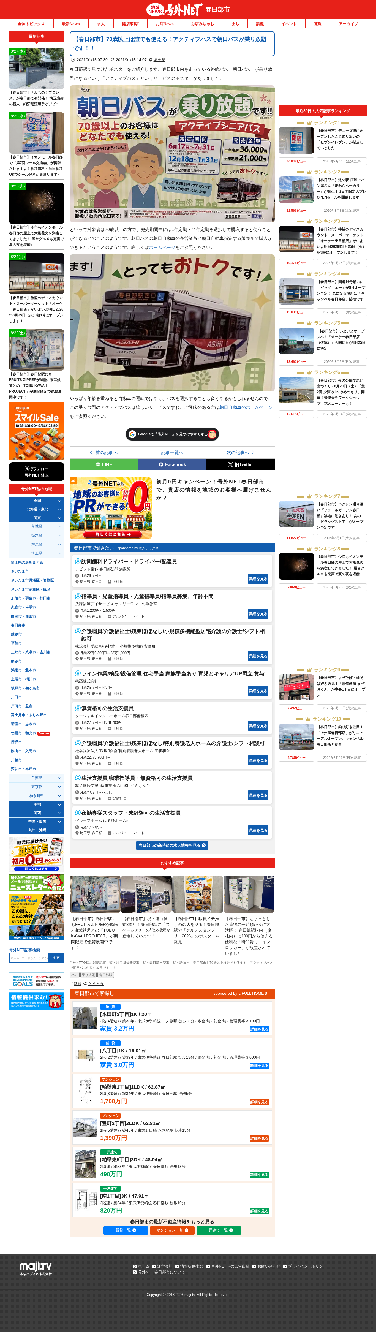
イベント (289, 23)
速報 (318, 23)
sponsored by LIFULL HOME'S (240, 993)
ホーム (143, 1266)
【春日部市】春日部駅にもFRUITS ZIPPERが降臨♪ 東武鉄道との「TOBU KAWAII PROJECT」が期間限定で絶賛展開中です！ (35, 385)
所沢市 (16, 742)
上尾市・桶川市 (23, 679)
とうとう (96, 984)
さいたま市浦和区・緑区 (30, 589)
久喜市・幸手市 (23, 607)
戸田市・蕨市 (21, 706)
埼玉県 (159, 60)
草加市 (16, 643)
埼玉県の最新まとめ (27, 562)
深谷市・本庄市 (23, 769)
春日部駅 (105, 975)
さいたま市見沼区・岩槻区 (32, 580)
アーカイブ (348, 23)
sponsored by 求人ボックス (138, 548)
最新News (71, 23)
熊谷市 (16, 661)
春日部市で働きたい (94, 547)
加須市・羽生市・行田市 (30, 598)
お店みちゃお (202, 23)
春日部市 (218, 9)
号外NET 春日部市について (161, 1272)
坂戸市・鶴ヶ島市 (25, 688)
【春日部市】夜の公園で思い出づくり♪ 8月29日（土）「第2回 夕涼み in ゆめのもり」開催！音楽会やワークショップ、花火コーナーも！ (341, 392)
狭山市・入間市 (23, 751)
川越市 (16, 760)
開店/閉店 (130, 23)
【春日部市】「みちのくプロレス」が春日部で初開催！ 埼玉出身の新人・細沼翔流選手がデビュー (36, 98)
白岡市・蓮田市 (23, 616)
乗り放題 (88, 975)
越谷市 (16, 634)
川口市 (16, 697)
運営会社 (165, 1266)
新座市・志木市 (23, 724)
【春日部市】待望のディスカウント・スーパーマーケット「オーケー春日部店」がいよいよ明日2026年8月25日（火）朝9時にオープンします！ (341, 240)
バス (74, 975)
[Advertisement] (323, 68)
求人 (101, 23)
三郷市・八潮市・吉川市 (30, 652)
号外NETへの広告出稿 (230, 1266)
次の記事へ (238, 452)
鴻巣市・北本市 (23, 670)
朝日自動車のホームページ (245, 407)
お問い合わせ (268, 1266)
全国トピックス (31, 23)
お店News (165, 23)
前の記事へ (107, 452)
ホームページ (162, 247)
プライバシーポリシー (307, 1266)
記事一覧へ (172, 452)
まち (235, 23)
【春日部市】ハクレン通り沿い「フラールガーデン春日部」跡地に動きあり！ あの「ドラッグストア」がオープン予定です (340, 515)
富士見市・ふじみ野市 (29, 715)
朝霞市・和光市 (30, 733)
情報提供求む (191, 1266)
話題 (260, 23)
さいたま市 (20, 571)
